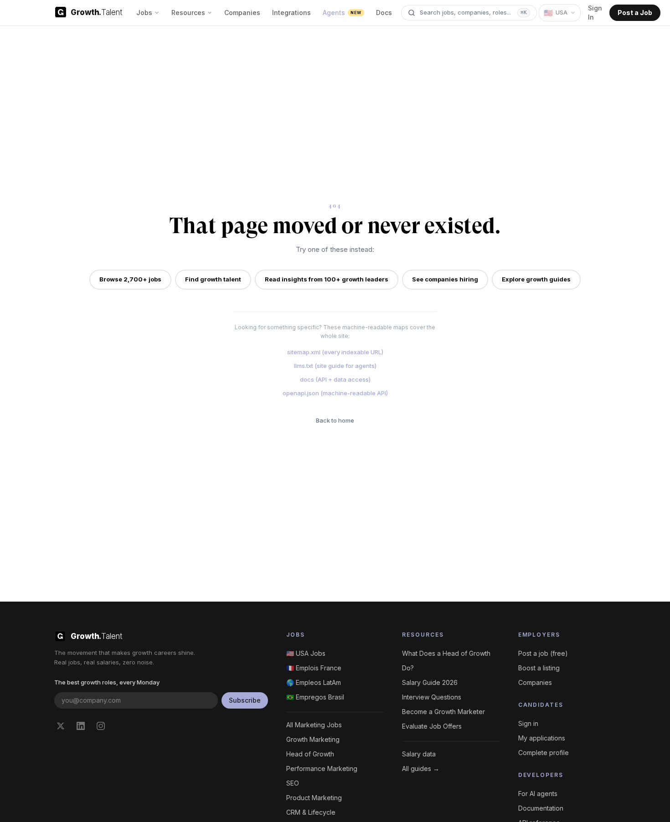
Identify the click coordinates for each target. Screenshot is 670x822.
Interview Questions (431, 697)
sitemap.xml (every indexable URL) (335, 352)
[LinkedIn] (81, 726)
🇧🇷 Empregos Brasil (315, 697)
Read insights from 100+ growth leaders (326, 279)
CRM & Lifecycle (310, 812)
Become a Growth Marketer (443, 711)
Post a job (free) (543, 653)
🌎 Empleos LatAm (313, 682)
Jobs (144, 12)
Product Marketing (314, 798)
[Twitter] (61, 726)
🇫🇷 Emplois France (313, 668)
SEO (292, 783)
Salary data (419, 754)
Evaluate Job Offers (432, 726)
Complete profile (543, 752)
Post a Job (635, 12)
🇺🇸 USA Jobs (305, 653)
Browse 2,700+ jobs (130, 279)
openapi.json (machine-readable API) (335, 393)
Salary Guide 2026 (430, 682)
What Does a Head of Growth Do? (446, 660)
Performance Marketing (321, 768)
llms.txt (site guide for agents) (335, 365)
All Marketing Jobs (314, 725)
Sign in (528, 723)
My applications (541, 738)
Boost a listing (539, 668)
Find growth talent (213, 279)
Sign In (595, 12)
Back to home (335, 420)
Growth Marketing (313, 739)
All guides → (420, 768)
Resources (188, 12)
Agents (342, 12)
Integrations (291, 12)
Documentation (540, 808)
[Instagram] (101, 726)
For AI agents (537, 793)
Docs (384, 12)
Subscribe (245, 700)
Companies (242, 12)
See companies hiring (445, 279)
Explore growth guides (536, 279)
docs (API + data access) (335, 379)
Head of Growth (310, 754)
